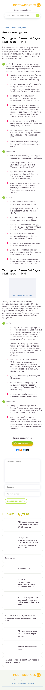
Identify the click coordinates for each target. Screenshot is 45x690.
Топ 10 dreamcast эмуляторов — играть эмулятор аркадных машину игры (21, 617)
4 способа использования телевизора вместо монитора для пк (27, 583)
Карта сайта (22, 683)
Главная (13, 683)
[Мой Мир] (24, 450)
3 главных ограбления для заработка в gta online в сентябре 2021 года (28, 601)
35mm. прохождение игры (28, 647)
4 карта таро (24, 569)
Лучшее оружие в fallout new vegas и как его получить (22, 661)
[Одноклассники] (21, 450)
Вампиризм (10, 558)
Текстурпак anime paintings (22, 295)
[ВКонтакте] (17, 450)
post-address (26, 5)
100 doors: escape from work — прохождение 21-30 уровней (28, 524)
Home (7, 28)
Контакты (31, 683)
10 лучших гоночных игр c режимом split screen (27, 633)
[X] (27, 450)
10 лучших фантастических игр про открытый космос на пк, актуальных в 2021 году (28, 542)
